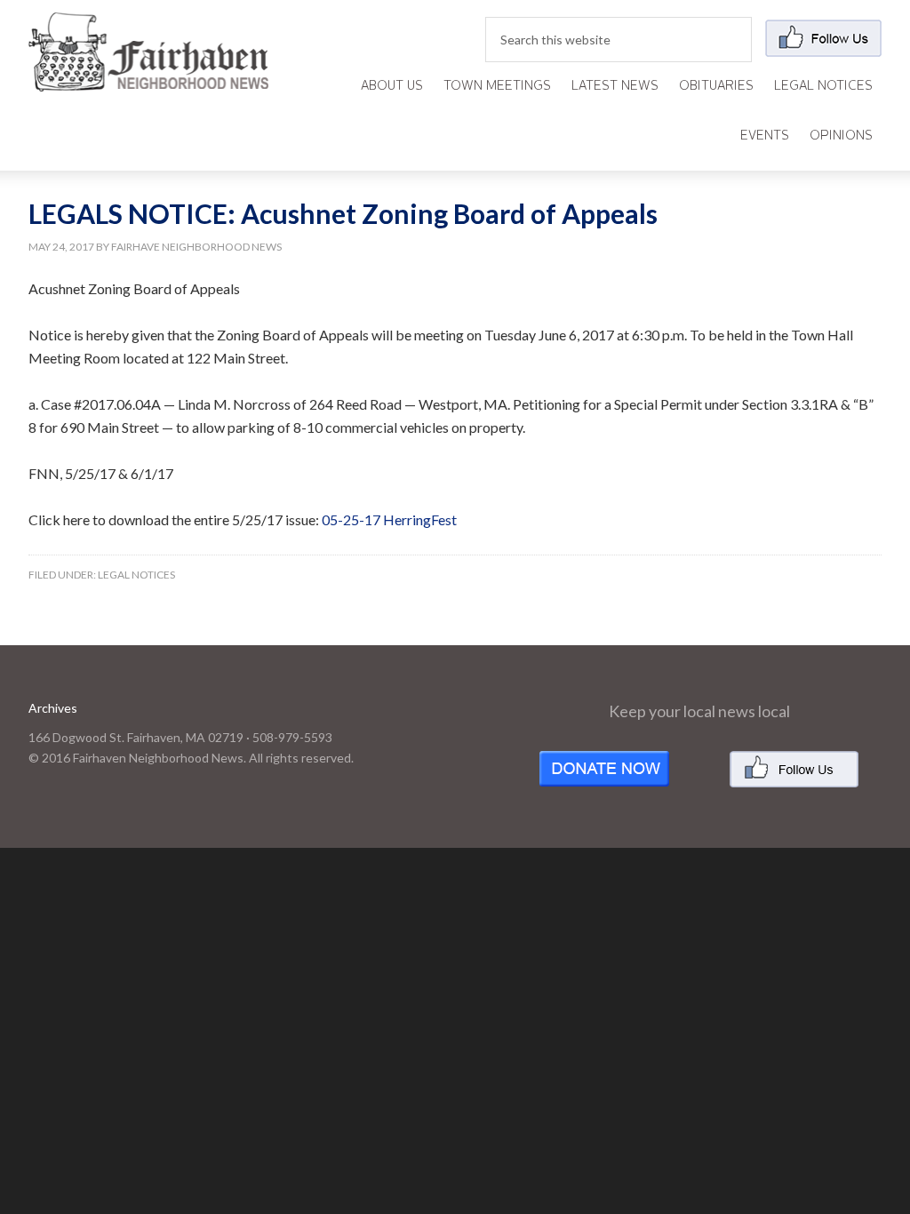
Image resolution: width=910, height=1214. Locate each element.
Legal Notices (136, 574)
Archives (52, 707)
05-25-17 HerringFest (389, 519)
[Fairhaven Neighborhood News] (148, 77)
